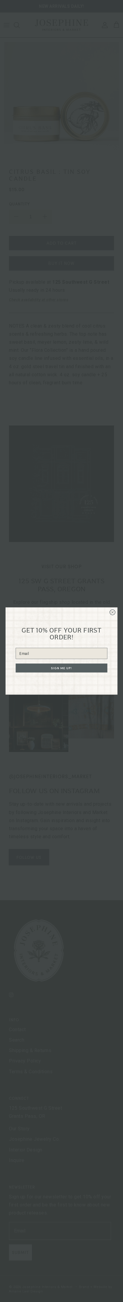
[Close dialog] (112, 612)
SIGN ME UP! (61, 668)
